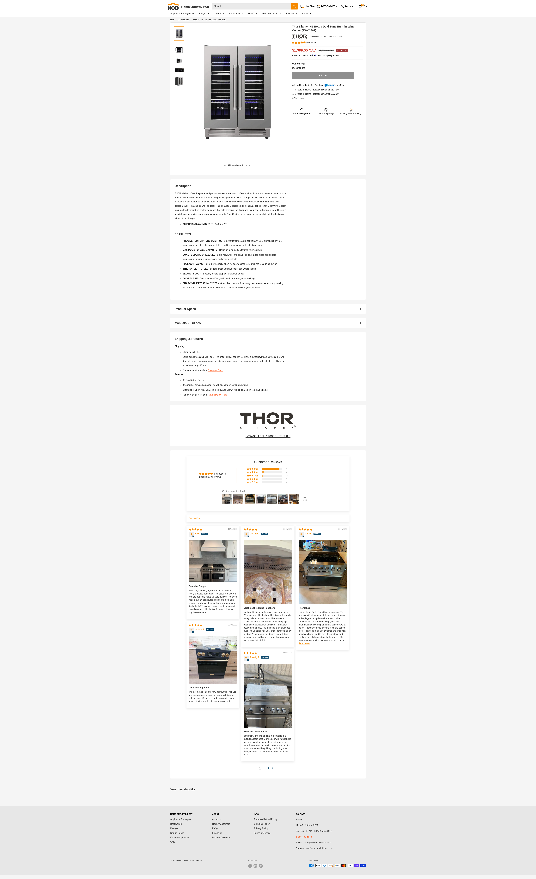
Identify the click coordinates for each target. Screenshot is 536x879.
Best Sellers (176, 824)
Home (173, 20)
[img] (195, 529)
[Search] (294, 6)
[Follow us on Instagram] (255, 866)
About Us (216, 819)
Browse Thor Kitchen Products (268, 436)
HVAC (251, 13)
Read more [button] (304, 643)
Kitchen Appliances (179, 837)
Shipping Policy (262, 824)
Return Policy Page (217, 395)
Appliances (234, 13)
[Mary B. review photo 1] (323, 572)
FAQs (215, 828)
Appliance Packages (180, 13)
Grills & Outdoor (270, 13)
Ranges (203, 13)
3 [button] (269, 768)
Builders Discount (221, 837)
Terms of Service (262, 833)
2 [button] (264, 768)
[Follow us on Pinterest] (261, 866)
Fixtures (290, 13)
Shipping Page (215, 370)
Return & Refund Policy (265, 819)
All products (183, 20)
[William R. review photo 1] (213, 660)
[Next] (278, 93)
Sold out (322, 75)
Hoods (218, 13)
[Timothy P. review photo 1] (268, 696)
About (305, 13)
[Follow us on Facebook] (250, 866)
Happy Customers (221, 824)
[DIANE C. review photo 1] (268, 572)
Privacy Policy (261, 828)
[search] (251, 6)
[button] (299, 42)
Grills (172, 842)
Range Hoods (177, 833)
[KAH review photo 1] (213, 561)
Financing (217, 833)
